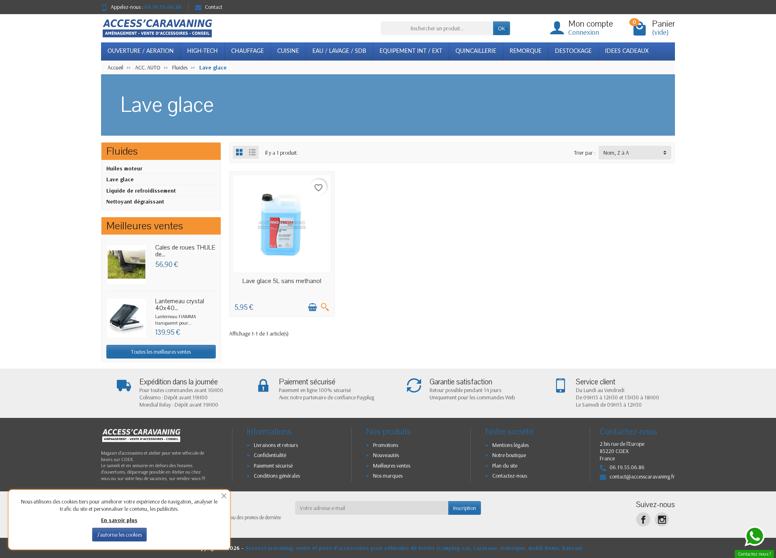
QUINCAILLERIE (475, 51)
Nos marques (388, 475)
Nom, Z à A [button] (616, 152)
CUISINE (288, 51)
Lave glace (120, 179)
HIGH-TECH (202, 51)
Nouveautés (386, 455)
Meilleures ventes (391, 465)
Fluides (122, 151)
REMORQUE (526, 51)
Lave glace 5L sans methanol (281, 281)
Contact (213, 6)
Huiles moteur (124, 168)
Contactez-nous (509, 475)
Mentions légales (510, 445)
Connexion (583, 32)
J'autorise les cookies (119, 534)
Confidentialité (270, 455)
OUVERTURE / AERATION (141, 51)
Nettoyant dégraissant (135, 201)
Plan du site (504, 465)
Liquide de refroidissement (141, 190)
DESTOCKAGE (573, 51)
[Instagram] (662, 519)
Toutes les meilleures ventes (161, 351)
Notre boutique (509, 455)
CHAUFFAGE (247, 51)
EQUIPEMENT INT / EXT (411, 51)
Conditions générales (277, 475)
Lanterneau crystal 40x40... (179, 305)
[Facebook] (643, 519)
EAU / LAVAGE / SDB (339, 51)
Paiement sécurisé (273, 465)
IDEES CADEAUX (627, 51)
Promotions (385, 445)
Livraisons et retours (276, 445)
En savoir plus (119, 520)
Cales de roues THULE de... (185, 251)
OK (501, 28)
